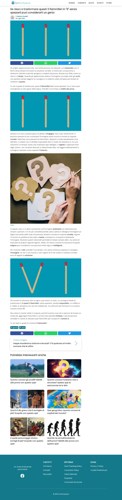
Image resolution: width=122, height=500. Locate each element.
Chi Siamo (47, 466)
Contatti (46, 470)
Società (100, 3)
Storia (109, 3)
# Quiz (22, 327)
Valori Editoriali (70, 474)
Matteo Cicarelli (22, 16)
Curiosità (82, 3)
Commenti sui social (73, 482)
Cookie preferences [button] (99, 470)
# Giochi (14, 327)
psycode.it (47, 474)
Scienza (72, 3)
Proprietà (68, 478)
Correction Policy (71, 470)
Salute (91, 3)
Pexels (12, 225)
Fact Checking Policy (73, 466)
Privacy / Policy (97, 466)
